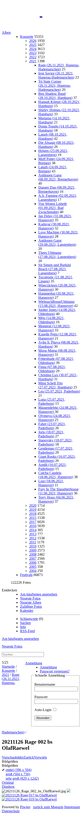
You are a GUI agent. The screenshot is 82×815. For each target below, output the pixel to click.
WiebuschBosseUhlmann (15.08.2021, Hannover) (56, 304)
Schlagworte (29, 619)
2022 (32, 57)
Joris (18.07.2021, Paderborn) (51, 434)
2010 (32, 546)
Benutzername (44, 684)
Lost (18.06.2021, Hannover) (51, 483)
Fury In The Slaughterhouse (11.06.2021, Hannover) (58, 491)
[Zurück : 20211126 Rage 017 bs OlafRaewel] (29, 795)
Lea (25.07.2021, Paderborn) (59, 391)
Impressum (72, 807)
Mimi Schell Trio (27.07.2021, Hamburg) (55, 385)
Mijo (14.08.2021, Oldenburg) (51, 320)
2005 (32, 567)
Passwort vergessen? (54, 671)
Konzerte (26, 37)
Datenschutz (11, 811)
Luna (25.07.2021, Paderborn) (51, 401)
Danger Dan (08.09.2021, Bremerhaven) (56, 189)
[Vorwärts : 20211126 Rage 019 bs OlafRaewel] (29, 799)
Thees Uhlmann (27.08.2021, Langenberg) (57, 255)
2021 (32, 61)
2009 (32, 550)
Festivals (26, 575)
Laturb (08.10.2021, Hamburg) (52, 136)
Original (8, 782)
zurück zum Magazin (48, 807)
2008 (32, 554)
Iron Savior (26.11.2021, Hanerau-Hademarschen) (56, 75)
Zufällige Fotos (31, 606)
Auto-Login (43, 710)
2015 (32, 518)
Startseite (8, 666)
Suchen (25, 623)
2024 (32, 49)
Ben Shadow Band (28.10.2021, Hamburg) (55, 96)
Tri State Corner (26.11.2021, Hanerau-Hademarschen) (54, 86)
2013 (32, 534)
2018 (32, 514)
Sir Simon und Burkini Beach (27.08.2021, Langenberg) (54, 269)
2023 (32, 53)
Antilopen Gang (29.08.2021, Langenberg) (57, 242)
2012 (32, 538)
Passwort (40, 697)
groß (18, 774)
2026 (32, 41)
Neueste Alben (30, 602)
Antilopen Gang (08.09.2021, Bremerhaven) (58, 177)
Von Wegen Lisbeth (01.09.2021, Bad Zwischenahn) (52, 208)
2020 (32, 505)
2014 (32, 530)
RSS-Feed (27, 631)
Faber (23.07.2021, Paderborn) (52, 426)
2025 (32, 45)
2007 (32, 558)
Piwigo (25, 807)
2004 (32, 571)
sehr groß (22, 778)
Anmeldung (33, 663)
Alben (6, 32)
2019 (32, 509)
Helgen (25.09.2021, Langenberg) (53, 153)
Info (23, 627)
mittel (18, 770)
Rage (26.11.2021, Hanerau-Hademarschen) (58, 67)
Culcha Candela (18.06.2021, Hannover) (55, 475)
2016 (32, 526)
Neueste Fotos (30, 598)
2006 (32, 562)
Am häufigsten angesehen (38, 594)
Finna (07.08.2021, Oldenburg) (52, 369)
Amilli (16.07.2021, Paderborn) (52, 467)
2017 (32, 522)
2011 (32, 542)
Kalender (26, 610)
